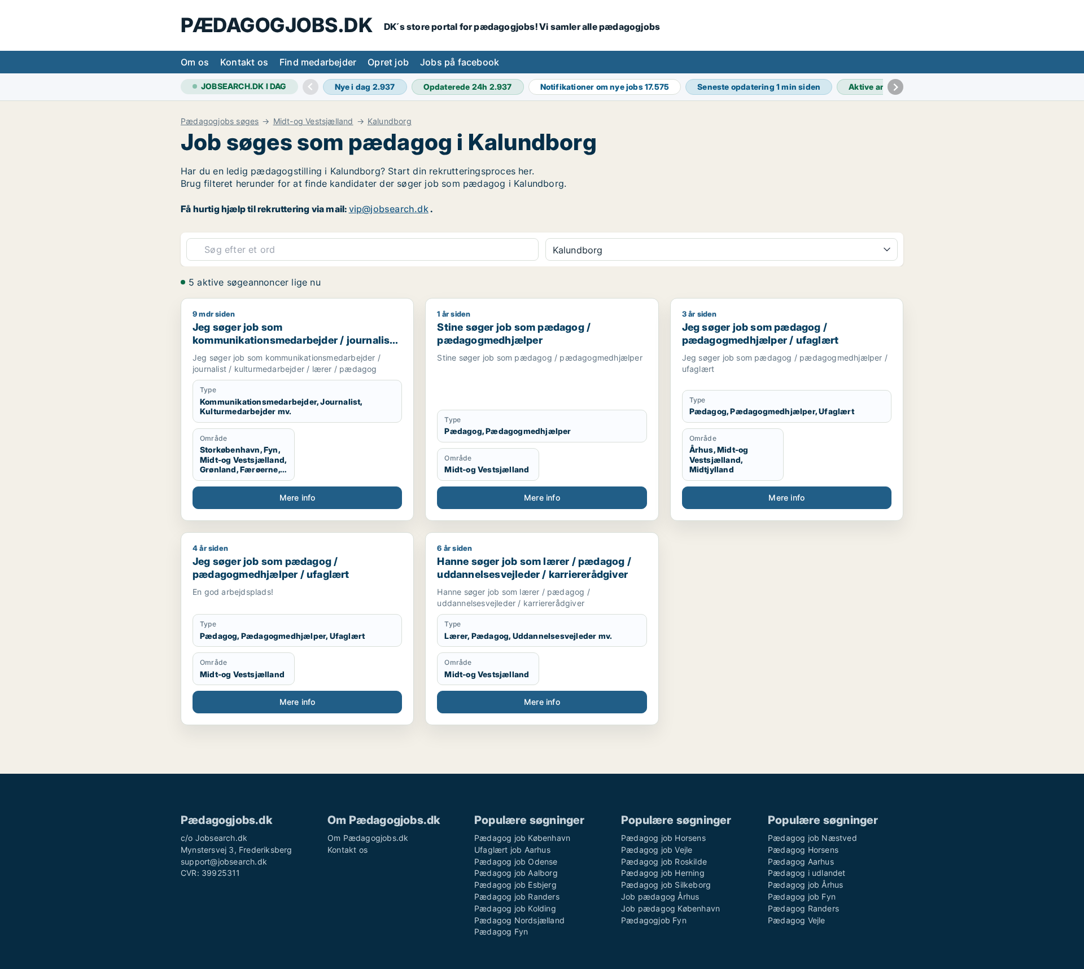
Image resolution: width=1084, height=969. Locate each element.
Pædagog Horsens (803, 849)
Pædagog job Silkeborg (666, 884)
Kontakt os (244, 62)
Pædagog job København (522, 838)
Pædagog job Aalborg (516, 873)
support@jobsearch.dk (224, 861)
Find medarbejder (317, 62)
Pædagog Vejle (796, 920)
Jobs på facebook (459, 62)
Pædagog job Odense (516, 861)
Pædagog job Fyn (802, 896)
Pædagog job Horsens (663, 838)
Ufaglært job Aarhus (512, 849)
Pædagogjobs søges (220, 121)
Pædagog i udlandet (807, 873)
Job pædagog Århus (660, 896)
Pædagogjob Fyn (654, 920)
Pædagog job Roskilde (664, 861)
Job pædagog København (670, 908)
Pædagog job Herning (663, 873)
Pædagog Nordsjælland (519, 920)
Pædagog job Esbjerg (515, 884)
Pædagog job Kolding (515, 908)
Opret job (388, 62)
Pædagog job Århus (805, 884)
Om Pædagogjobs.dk (367, 838)
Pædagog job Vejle (656, 849)
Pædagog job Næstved (812, 838)
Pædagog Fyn (501, 931)
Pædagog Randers (803, 908)
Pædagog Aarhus (801, 861)
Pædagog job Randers (517, 896)
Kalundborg (390, 121)
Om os (195, 62)
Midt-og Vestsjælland (313, 121)
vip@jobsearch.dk (389, 208)
